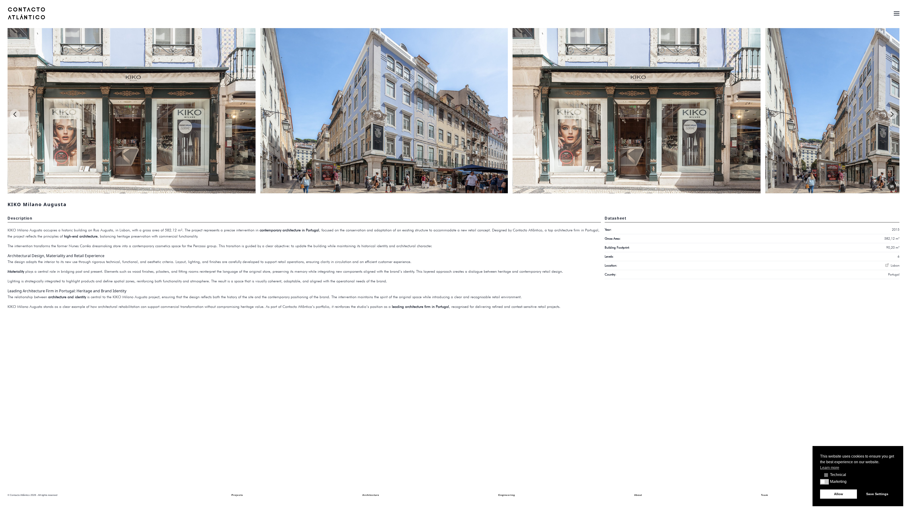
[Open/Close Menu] (896, 13)
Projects (237, 495)
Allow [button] (838, 494)
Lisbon (894, 265)
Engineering (506, 495)
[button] (824, 474)
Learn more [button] (829, 468)
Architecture (370, 495)
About (638, 495)
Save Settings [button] (877, 494)
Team (764, 495)
